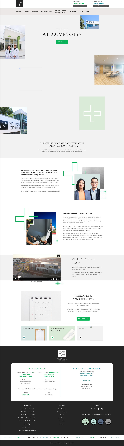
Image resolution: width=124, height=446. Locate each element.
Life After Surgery (27, 427)
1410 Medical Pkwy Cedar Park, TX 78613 (26, 374)
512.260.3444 (25, 395)
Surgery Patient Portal (27, 409)
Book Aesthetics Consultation (100, 6)
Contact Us (60, 42)
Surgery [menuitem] (26, 12)
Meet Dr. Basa (62, 409)
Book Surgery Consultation (80, 6)
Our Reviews (62, 418)
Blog (87, 12)
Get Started (81, 319)
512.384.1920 (86, 381)
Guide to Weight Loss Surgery (27, 430)
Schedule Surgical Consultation (27, 418)
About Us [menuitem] (18, 12)
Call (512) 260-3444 (78, 3)
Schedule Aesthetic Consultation (27, 421)
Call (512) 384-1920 (98, 3)
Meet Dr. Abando (62, 412)
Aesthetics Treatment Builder (27, 415)
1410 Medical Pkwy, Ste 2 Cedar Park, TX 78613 (86, 374)
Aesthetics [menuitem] (34, 12)
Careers (62, 424)
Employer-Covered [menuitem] (60, 12)
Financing (27, 424)
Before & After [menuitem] (73, 12)
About (62, 415)
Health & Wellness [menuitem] (46, 12)
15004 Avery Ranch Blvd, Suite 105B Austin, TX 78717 (51, 374)
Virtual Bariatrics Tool (27, 412)
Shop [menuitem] (81, 12)
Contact (62, 421)
